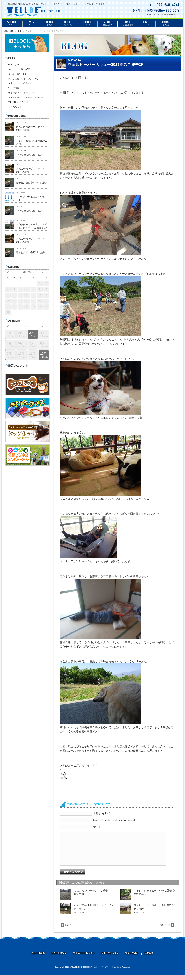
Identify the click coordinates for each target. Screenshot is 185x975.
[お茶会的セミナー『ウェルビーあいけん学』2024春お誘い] (9, 224)
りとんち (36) (14, 107)
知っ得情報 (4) (15, 88)
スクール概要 (38, 953)
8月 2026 (27, 272)
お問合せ (149, 953)
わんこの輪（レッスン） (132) (23, 78)
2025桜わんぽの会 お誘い (30, 155)
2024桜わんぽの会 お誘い (30, 210)
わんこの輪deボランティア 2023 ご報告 (31, 240)
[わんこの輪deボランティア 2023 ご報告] (9, 238)
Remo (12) (13, 64)
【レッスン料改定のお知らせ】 (30, 198)
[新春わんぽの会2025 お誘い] (9, 182)
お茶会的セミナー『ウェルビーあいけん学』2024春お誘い (31, 226)
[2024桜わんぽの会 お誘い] (9, 210)
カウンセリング (58, 953)
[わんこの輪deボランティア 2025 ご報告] (9, 126)
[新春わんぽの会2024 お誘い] (9, 252)
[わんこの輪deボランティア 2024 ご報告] (9, 168)
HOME (11, 31)
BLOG (20, 31)
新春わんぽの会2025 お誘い (31, 182)
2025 (27, 326)
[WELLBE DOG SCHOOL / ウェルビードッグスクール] (34, 15)
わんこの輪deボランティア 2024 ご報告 (31, 170)
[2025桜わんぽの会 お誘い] (9, 154)
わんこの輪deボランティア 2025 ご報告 (31, 129)
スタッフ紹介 (131, 953)
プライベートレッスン (84, 953)
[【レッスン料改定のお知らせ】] (9, 196)
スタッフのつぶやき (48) (20, 83)
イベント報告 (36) (17, 74)
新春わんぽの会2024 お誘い (31, 252)
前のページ (70, 925)
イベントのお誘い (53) (19, 69)
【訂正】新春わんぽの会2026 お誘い (32, 143)
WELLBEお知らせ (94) (19, 102)
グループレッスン (110, 953)
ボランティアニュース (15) (21, 92)
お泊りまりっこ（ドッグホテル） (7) (26, 97)
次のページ (165, 925)
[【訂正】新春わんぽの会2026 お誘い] (9, 140)
